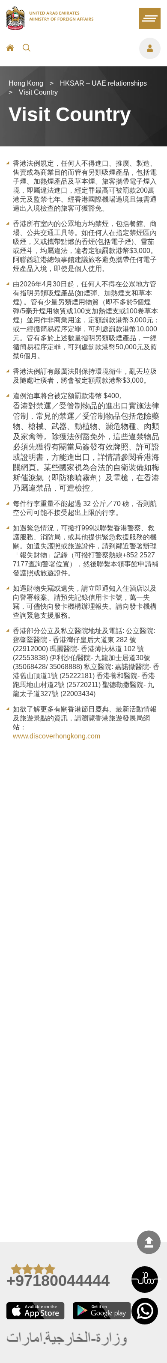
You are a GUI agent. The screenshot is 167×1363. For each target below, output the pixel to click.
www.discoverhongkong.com (56, 736)
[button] (144, 1279)
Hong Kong (26, 83)
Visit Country (38, 92)
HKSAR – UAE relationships (103, 83)
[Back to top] (149, 1242)
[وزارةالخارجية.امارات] (67, 1339)
